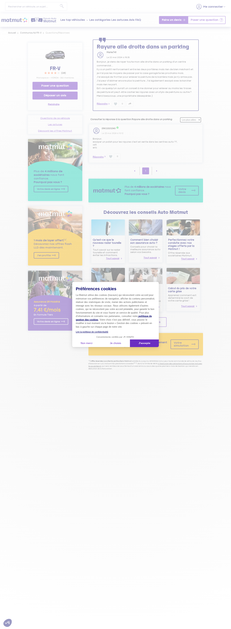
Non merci (86, 343)
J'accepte (144, 343)
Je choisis (115, 343)
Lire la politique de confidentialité (92, 332)
